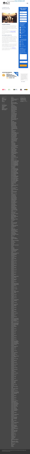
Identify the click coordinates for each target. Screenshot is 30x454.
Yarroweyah (12, 444)
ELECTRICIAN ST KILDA (14, 179)
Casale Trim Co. (13, 131)
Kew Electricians (13, 206)
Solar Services (13, 248)
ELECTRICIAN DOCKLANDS (14, 169)
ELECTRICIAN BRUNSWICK (14, 164)
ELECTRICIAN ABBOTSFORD (15, 160)
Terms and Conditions (14, 256)
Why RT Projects (13, 443)
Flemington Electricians (14, 191)
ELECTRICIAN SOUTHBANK (14, 178)
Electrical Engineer (13, 155)
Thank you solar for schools (14, 406)
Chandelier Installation (14, 134)
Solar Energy (22, 29)
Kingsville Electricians (13, 207)
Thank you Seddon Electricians (15, 403)
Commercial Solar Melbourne (14, 145)
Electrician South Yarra (14, 177)
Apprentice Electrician (14, 111)
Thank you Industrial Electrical (15, 341)
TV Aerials (12, 438)
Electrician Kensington (14, 171)
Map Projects (12, 214)
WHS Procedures (4, 109)
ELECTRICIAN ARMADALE (14, 162)
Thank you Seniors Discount (14, 404)
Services (12, 445)
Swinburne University (13, 254)
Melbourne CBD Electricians (14, 216)
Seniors (12, 239)
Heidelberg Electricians (14, 199)
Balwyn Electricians (13, 117)
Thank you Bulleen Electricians (15, 283)
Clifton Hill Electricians (14, 136)
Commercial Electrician (14, 140)
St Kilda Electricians (13, 251)
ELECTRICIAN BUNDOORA (14, 165)
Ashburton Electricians (14, 114)
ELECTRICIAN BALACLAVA (14, 163)
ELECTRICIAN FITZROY (14, 170)
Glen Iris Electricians (13, 196)
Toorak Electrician (13, 436)
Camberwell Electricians (14, 127)
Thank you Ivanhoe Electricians (15, 343)
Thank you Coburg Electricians (15, 299)
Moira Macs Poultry (13, 217)
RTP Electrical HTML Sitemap (14, 234)
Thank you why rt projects (14, 430)
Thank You (12, 259)
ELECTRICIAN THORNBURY (14, 180)
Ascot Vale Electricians (14, 113)
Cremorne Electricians (14, 146)
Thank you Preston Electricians (15, 392)
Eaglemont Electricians (14, 151)
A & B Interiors (13, 105)
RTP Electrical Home (13, 233)
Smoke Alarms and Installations (15, 240)
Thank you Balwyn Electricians (15, 276)
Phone (12, 221)
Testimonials (12, 257)
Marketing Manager (13, 215)
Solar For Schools (13, 242)
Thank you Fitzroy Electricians (14, 323)
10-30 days (22, 44)
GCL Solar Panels (13, 194)
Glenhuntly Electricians (14, 197)
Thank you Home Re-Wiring (14, 340)
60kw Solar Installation (14, 102)
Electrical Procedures (5, 108)
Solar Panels (12, 243)
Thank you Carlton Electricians (15, 291)
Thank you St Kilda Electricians (15, 414)
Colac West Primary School (14, 138)
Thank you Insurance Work (14, 342)
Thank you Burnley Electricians (15, 284)
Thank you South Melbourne (14, 409)
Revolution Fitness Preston (14, 229)
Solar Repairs (12, 247)
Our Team (12, 220)
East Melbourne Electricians (14, 152)
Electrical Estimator (13, 156)
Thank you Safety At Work (14, 402)
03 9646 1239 (25, 101)
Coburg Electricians (13, 137)
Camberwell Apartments (14, 126)
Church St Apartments (14, 135)
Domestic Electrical (23, 35)
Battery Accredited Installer (14, 118)
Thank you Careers (13, 290)
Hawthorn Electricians (14, 198)
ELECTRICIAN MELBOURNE (14, 173)
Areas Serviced (13, 112)
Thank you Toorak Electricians (15, 422)
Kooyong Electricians (13, 208)
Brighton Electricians (13, 122)
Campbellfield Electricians (14, 128)
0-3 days (22, 41)
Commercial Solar (13, 143)
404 (11, 101)
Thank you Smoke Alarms (14, 405)
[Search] (25, 3)
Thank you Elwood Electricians (15, 318)
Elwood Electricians (13, 182)
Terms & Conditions (4, 105)
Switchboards (13, 255)
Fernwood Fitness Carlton (14, 187)
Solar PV (12, 246)
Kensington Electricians (14, 205)
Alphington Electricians (14, 109)
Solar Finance (12, 241)
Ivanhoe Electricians (13, 204)
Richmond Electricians (14, 230)
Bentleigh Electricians (13, 119)
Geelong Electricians (13, 195)
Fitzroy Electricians (13, 188)
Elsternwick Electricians (14, 181)
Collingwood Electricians (14, 139)
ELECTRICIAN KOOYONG (14, 172)
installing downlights (13, 31)
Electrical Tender (23, 27)
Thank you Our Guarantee (14, 380)
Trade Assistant (13, 437)
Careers (12, 129)
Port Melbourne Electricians (14, 225)
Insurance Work (13, 203)
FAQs (2, 100)
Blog (11, 120)
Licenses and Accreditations (14, 213)
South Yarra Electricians (14, 250)
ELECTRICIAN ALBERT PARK (15, 161)
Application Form (13, 110)
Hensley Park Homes (13, 200)
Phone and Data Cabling (14, 222)
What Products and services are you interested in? (22, 24)
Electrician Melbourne (13, 174)
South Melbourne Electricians (14, 249)
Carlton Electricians (13, 130)
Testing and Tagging (13, 258)
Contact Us (3, 101)
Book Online (12, 121)
